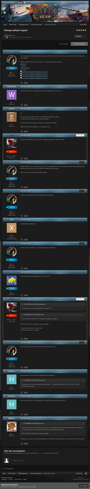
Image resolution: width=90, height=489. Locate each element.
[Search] (87, 2)
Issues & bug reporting (24, 37)
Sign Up (20, 2)
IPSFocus (10, 477)
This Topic (80, 2)
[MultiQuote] (21, 83)
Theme (10, 479)
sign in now (41, 453)
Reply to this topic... (19, 460)
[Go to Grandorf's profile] (11, 117)
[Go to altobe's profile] (6, 36)
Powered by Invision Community (81, 479)
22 (12, 235)
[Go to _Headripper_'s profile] (11, 379)
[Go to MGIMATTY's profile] (11, 426)
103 (12, 72)
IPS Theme (4, 477)
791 (12, 124)
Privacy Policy (18, 479)
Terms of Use (23, 486)
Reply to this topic (79, 44)
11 (12, 293)
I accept (84, 485)
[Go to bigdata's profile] (11, 280)
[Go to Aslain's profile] (11, 143)
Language (4, 479)
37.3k (10, 156)
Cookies (25, 479)
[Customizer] (25, 2)
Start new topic (64, 44)
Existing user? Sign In (8, 2)
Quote (25, 83)
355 (12, 434)
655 (15, 156)
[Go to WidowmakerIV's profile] (11, 95)
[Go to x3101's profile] (11, 228)
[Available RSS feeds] (86, 473)
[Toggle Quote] (23, 304)
